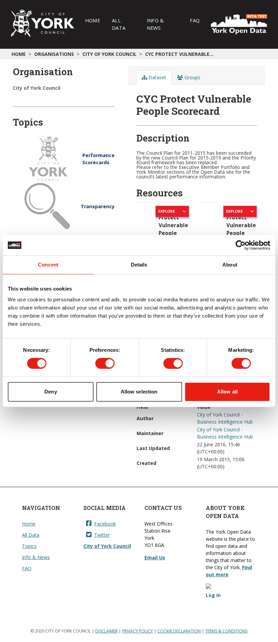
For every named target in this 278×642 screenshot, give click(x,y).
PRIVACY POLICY (137, 631)
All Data (118, 24)
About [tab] (229, 265)
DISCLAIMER (106, 631)
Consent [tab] (48, 265)
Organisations (54, 54)
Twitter (102, 535)
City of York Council (109, 54)
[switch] (105, 363)
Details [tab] (139, 265)
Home (92, 20)
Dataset (156, 77)
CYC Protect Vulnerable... (179, 54)
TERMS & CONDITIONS (226, 631)
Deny (50, 391)
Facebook (105, 523)
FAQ (195, 20)
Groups (191, 77)
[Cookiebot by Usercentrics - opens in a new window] (240, 245)
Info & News (155, 24)
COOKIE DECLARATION (179, 631)
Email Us (154, 557)
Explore (166, 211)
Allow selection (139, 391)
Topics (29, 546)
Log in (213, 595)
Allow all (227, 391)
